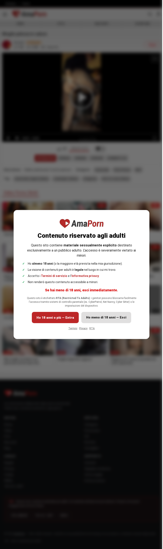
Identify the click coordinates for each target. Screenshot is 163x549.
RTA (90, 328)
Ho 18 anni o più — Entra (54, 318)
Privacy (82, 328)
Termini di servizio (52, 276)
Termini (71, 328)
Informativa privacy (83, 276)
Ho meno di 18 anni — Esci (105, 317)
